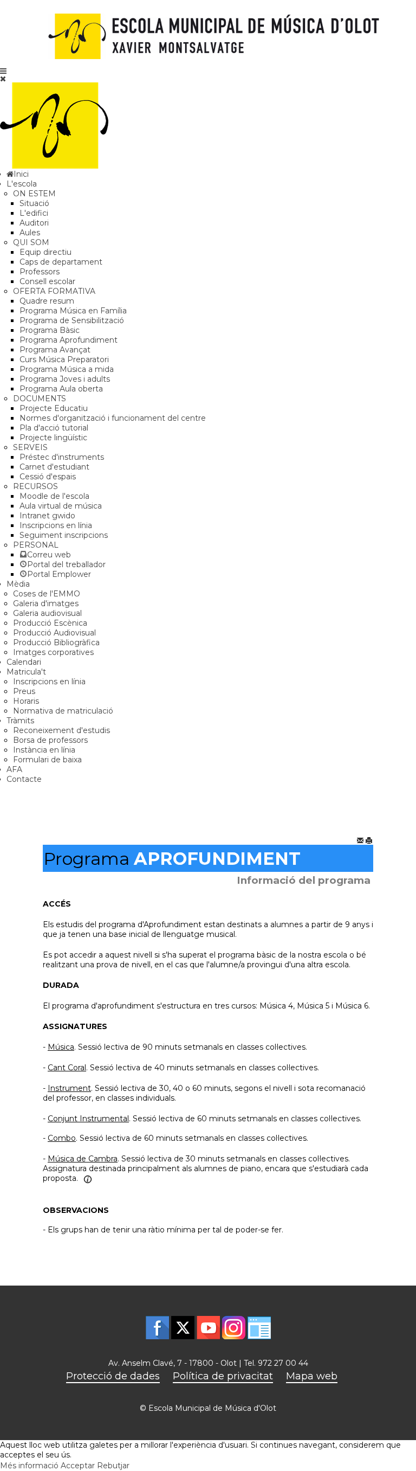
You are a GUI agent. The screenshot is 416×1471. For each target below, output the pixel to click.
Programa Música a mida (67, 369)
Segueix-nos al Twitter (182, 1327)
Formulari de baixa (47, 760)
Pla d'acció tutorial (54, 428)
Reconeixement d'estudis (61, 730)
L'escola (21, 184)
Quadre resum (47, 301)
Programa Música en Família (73, 311)
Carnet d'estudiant (54, 467)
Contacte (24, 779)
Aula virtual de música (61, 506)
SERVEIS (30, 447)
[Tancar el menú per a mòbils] (3, 78)
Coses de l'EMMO (46, 594)
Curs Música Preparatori (64, 359)
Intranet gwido (47, 516)
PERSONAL (35, 545)
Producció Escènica (50, 623)
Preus (24, 691)
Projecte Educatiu (54, 408)
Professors (40, 272)
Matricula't (26, 672)
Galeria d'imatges (46, 603)
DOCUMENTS (39, 398)
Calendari (23, 662)
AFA (14, 769)
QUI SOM (31, 242)
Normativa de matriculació (63, 711)
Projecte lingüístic (53, 437)
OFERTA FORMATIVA (54, 291)
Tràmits (20, 720)
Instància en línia (44, 750)
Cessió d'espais (48, 476)
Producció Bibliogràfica (56, 642)
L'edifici (34, 213)
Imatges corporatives (53, 652)
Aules (30, 232)
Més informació (29, 1465)
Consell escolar (47, 281)
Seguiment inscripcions (64, 535)
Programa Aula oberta (61, 389)
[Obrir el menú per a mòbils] (3, 71)
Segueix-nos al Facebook (157, 1327)
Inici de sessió (259, 1327)
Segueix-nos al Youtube (208, 1327)
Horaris (26, 701)
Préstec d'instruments (62, 457)
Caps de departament (61, 262)
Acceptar (78, 1465)
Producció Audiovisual (54, 633)
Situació (34, 203)
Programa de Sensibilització (72, 320)
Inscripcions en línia (56, 525)
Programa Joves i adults (65, 379)
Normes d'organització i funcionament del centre (113, 418)
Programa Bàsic (50, 330)
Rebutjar (113, 1465)
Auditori (34, 223)
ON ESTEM (34, 193)
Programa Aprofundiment (69, 340)
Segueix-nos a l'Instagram (233, 1327)
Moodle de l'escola (54, 496)
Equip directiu (46, 252)
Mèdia (18, 584)
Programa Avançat (55, 350)
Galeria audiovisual (47, 613)
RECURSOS (35, 486)
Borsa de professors (50, 740)
